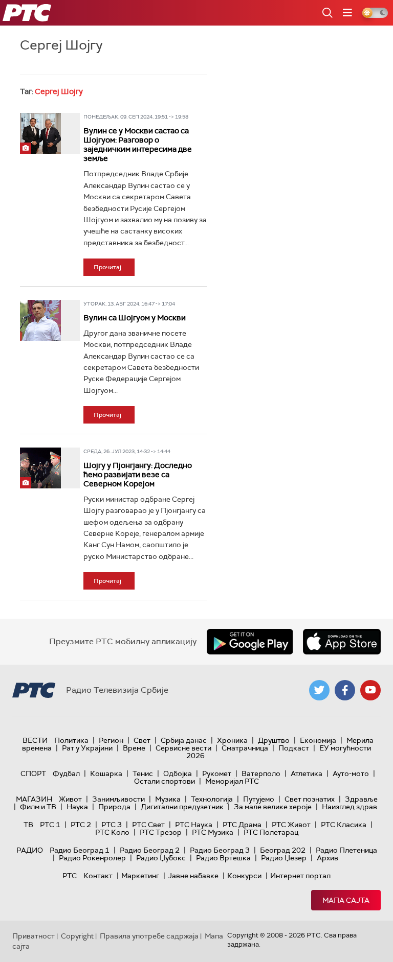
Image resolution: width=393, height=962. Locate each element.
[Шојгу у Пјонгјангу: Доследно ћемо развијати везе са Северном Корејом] (40, 468)
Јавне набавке (193, 875)
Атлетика (306, 773)
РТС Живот (291, 824)
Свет (142, 740)
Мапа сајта (345, 900)
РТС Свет (148, 824)
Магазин (34, 799)
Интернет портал (300, 875)
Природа (114, 806)
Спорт (33, 773)
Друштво (274, 740)
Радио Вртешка (223, 857)
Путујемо (258, 799)
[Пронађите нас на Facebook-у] (345, 690)
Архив (327, 857)
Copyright (77, 936)
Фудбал (66, 773)
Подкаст (293, 748)
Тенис (143, 773)
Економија (318, 740)
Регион (111, 740)
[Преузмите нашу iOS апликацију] (342, 641)
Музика (168, 799)
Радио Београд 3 (220, 850)
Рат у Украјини (87, 748)
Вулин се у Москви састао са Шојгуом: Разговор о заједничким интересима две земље (137, 144)
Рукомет (216, 773)
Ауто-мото (351, 773)
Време (134, 748)
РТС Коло (112, 832)
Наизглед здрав (349, 806)
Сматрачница (245, 748)
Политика (71, 740)
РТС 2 (81, 824)
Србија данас (184, 740)
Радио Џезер (284, 857)
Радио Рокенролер (92, 857)
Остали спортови (164, 781)
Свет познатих (310, 799)
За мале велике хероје (273, 806)
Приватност (33, 936)
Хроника (232, 740)
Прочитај (107, 267)
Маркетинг (140, 875)
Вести (35, 740)
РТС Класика (343, 824)
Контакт (98, 875)
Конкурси (244, 875)
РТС (69, 875)
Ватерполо (261, 773)
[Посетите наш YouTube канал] (370, 690)
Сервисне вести (183, 748)
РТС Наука (193, 824)
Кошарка (106, 773)
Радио (29, 850)
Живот (70, 799)
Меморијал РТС (232, 781)
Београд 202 (282, 850)
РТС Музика (212, 832)
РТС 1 (50, 824)
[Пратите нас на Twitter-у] (319, 690)
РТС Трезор (161, 832)
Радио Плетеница (346, 850)
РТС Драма (242, 824)
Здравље (361, 799)
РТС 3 (111, 824)
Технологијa (212, 799)
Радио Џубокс (161, 857)
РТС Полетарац (271, 832)
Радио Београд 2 (150, 850)
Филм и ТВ (38, 806)
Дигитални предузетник (182, 806)
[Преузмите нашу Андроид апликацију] (250, 641)
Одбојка (177, 773)
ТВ (28, 824)
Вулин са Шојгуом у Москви (134, 318)
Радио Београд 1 (80, 850)
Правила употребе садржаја (149, 936)
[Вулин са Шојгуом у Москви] (40, 320)
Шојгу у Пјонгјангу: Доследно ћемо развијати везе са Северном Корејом (137, 474)
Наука (77, 806)
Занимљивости (118, 799)
